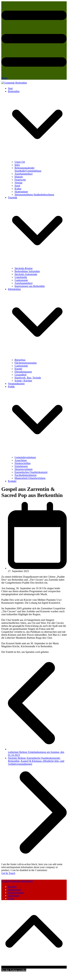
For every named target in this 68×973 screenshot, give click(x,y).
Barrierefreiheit (16, 892)
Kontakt (12, 886)
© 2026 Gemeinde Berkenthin (17, 881)
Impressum (13, 895)
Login (11, 898)
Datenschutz (14, 889)
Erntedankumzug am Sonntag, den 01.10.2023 (36, 753)
